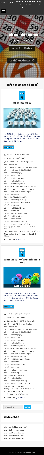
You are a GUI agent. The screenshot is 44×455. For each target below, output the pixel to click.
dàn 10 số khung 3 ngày (24, 162)
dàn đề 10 (8, 189)
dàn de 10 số (9, 170)
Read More (9, 147)
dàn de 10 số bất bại (23, 170)
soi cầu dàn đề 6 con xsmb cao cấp (14, 430)
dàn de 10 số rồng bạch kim (14, 184)
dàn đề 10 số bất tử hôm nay (14, 208)
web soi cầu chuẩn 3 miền (16, 158)
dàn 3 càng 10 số (10, 165)
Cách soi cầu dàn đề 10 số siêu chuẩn (21, 321)
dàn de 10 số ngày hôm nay (14, 181)
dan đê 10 (17, 189)
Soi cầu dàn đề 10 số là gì (13, 391)
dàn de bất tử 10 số (11, 186)
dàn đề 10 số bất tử (11, 205)
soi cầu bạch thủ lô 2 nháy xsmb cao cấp (15, 427)
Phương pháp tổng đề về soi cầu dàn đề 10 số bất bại (21, 235)
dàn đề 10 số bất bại (22, 102)
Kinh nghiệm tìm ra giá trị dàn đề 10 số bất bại (22, 231)
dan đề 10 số (9, 192)
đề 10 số (27, 224)
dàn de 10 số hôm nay (12, 175)
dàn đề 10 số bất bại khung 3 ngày (17, 202)
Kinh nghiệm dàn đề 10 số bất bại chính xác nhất (20, 228)
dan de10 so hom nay (28, 186)
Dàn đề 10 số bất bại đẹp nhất (15, 197)
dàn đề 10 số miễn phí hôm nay (15, 221)
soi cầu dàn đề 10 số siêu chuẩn (16, 394)
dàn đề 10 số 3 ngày (23, 192)
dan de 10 (33, 167)
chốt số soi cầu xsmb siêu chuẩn (19, 314)
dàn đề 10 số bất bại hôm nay (18, 155)
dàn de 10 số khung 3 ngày (14, 178)
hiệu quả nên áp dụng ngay (14, 386)
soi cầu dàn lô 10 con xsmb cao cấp (28, 4)
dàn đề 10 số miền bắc (12, 219)
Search (27, 407)
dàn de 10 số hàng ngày (13, 173)
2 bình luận (11, 239)
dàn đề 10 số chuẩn (11, 211)
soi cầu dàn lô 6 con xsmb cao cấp (14, 433)
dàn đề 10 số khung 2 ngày (14, 216)
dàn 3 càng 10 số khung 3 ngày (16, 167)
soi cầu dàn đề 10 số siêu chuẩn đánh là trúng (22, 261)
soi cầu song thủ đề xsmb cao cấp (14, 439)
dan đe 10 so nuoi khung (13, 224)
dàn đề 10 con (27, 189)
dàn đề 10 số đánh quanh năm (15, 213)
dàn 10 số (10, 162)
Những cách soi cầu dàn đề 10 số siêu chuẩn (20, 389)
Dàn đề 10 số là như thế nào (14, 375)
